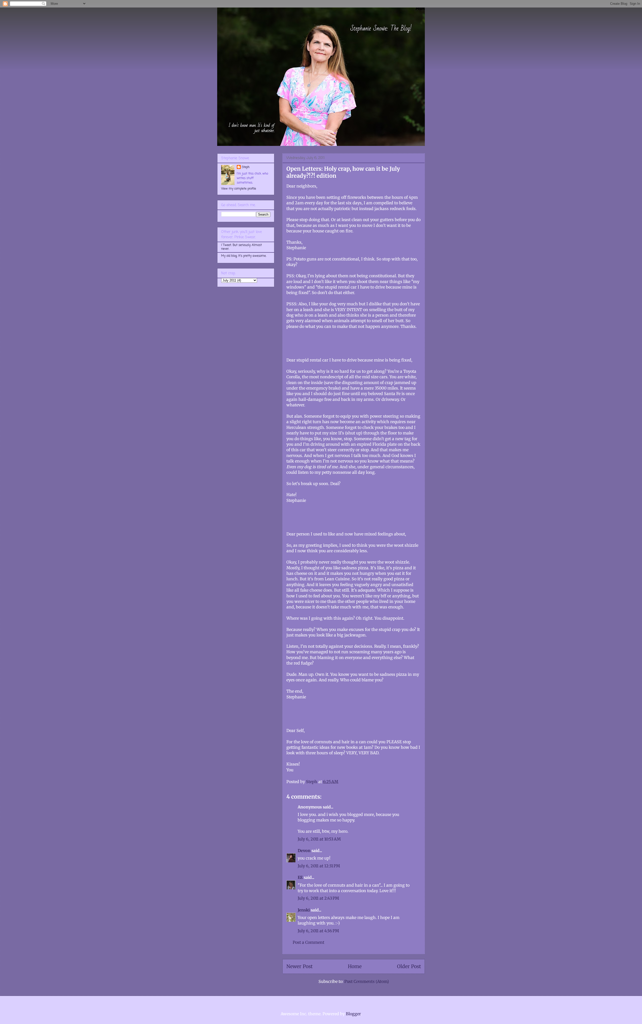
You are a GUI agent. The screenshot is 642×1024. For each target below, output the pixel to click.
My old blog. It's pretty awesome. (243, 256)
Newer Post (299, 966)
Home (355, 966)
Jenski (304, 909)
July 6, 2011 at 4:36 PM (318, 930)
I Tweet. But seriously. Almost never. (241, 247)
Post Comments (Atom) (366, 981)
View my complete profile (238, 189)
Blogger (353, 1013)
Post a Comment (308, 942)
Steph (246, 167)
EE (300, 877)
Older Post (409, 966)
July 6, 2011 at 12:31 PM (319, 865)
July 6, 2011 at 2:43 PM (318, 898)
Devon (304, 850)
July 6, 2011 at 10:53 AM (319, 839)
